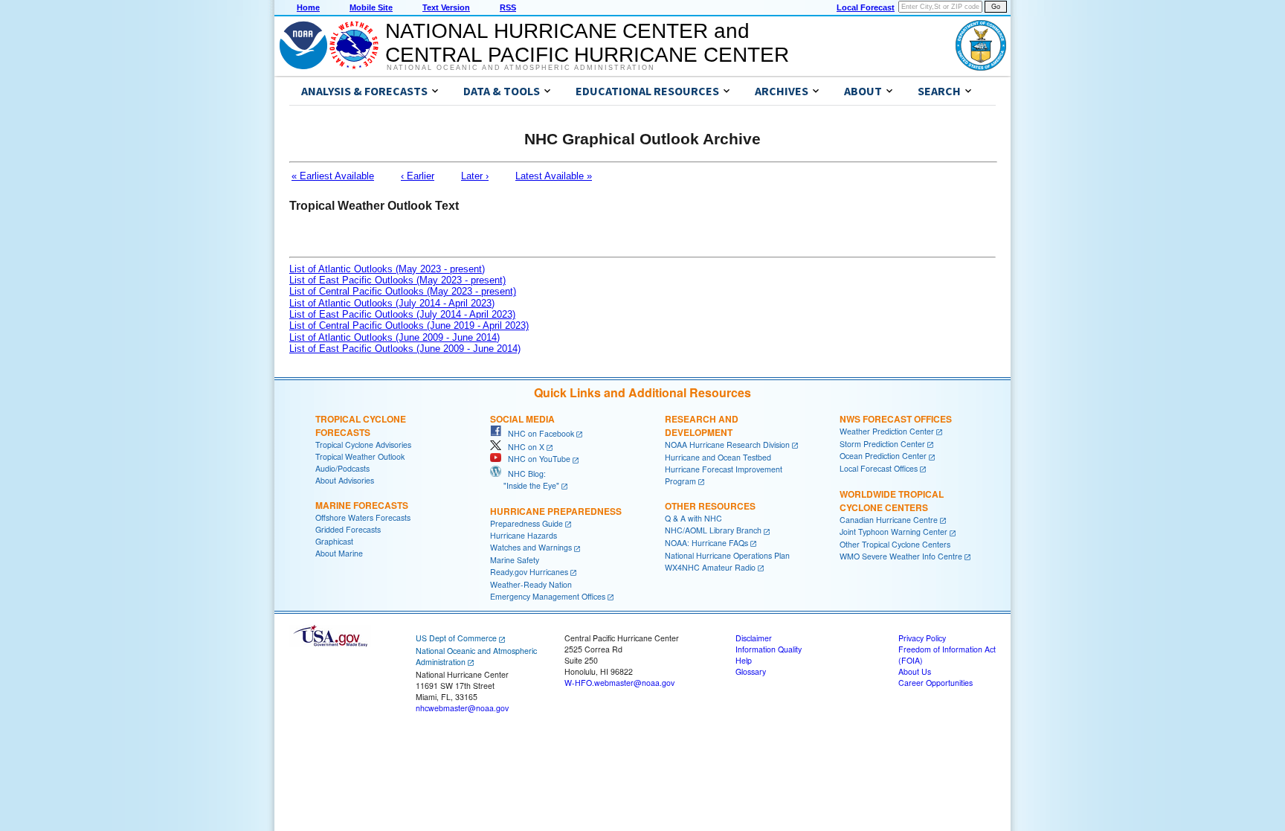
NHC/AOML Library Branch (713, 530)
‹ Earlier (417, 176)
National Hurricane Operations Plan (727, 555)
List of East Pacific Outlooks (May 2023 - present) (397, 280)
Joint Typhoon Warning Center (893, 531)
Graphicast (334, 541)
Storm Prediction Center (882, 443)
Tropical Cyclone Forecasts (360, 425)
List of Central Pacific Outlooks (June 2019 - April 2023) (409, 325)
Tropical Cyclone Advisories (363, 444)
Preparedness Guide (526, 523)
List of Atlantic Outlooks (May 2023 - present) (387, 269)
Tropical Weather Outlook (360, 456)
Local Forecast (866, 7)
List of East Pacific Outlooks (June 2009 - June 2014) (405, 348)
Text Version (446, 7)
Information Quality (768, 649)
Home (308, 7)
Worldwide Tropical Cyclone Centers (892, 500)
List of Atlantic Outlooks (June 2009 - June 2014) (394, 337)
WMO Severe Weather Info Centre (901, 556)
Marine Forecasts (361, 505)
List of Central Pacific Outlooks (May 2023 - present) (402, 291)
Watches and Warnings (531, 547)
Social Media (522, 419)
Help (743, 660)
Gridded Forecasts (348, 529)
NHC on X (522, 446)
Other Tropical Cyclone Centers (895, 544)
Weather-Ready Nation (531, 584)
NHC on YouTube (535, 458)
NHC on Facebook (537, 433)
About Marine (339, 553)
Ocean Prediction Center (883, 455)
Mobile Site (371, 7)
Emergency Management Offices (547, 596)
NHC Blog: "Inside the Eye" (524, 479)
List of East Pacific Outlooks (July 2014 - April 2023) (402, 314)
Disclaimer (753, 638)
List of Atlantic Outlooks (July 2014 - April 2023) (392, 303)
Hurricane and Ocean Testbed (718, 457)
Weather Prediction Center (887, 431)
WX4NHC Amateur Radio (710, 567)
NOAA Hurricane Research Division (727, 444)
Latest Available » (553, 176)
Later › (475, 176)
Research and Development (701, 425)
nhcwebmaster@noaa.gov (462, 707)
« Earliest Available (333, 176)
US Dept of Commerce (456, 638)
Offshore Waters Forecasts (362, 517)
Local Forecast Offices (879, 468)
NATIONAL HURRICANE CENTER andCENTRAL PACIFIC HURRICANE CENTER (587, 42)
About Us (914, 671)
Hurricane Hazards (523, 535)
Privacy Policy (922, 638)
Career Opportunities (935, 682)
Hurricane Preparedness (556, 511)
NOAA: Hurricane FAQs (706, 542)
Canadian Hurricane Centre (889, 519)
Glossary (750, 671)
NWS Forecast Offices (896, 419)
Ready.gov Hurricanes (529, 571)
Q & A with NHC (693, 518)
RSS (508, 7)
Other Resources (710, 506)
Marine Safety (514, 559)
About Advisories (344, 480)
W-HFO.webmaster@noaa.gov (619, 682)
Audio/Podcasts (342, 468)
